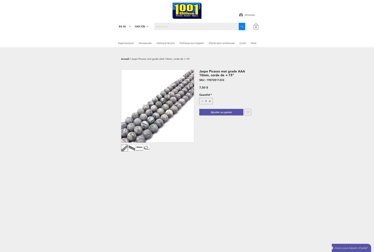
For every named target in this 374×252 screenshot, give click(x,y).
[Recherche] (242, 26)
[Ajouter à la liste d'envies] (248, 112)
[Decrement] (202, 101)
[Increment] (210, 101)
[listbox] (141, 26)
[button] (141, 26)
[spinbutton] (206, 101)
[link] (256, 26)
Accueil (125, 59)
